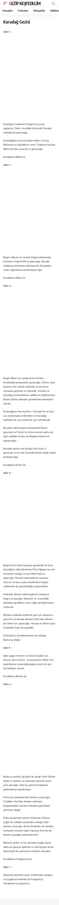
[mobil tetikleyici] (6, 3)
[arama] (53, 3)
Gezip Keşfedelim (24, 3)
